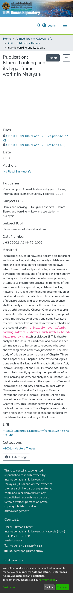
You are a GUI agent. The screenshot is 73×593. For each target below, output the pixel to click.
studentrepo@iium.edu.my (26, 551)
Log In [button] (52, 26)
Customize (9, 587)
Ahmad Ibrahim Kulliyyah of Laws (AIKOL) (34, 39)
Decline (49, 587)
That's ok (62, 587)
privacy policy (48, 580)
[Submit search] (38, 25)
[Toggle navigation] (65, 25)
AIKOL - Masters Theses (23, 43)
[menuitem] (44, 25)
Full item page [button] (18, 457)
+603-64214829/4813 (25, 546)
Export (52, 58)
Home (7, 39)
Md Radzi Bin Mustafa (17, 172)
